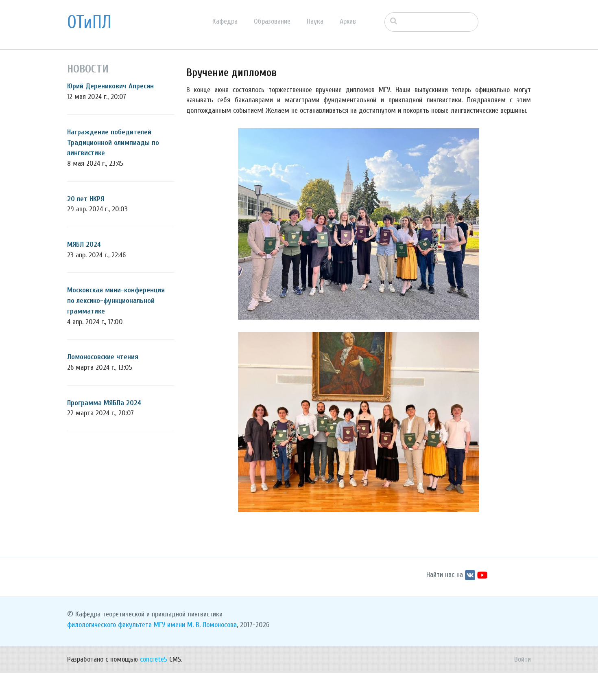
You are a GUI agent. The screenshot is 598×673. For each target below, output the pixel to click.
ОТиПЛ (89, 22)
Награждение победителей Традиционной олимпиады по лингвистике (113, 142)
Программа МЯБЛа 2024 (104, 403)
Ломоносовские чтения (102, 357)
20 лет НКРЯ (85, 199)
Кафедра (225, 21)
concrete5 (153, 659)
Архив (348, 21)
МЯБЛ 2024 (84, 244)
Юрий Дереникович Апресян (110, 86)
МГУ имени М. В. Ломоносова (195, 624)
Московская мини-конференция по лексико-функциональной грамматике (116, 300)
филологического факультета (109, 624)
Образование (272, 21)
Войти (522, 659)
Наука (315, 21)
